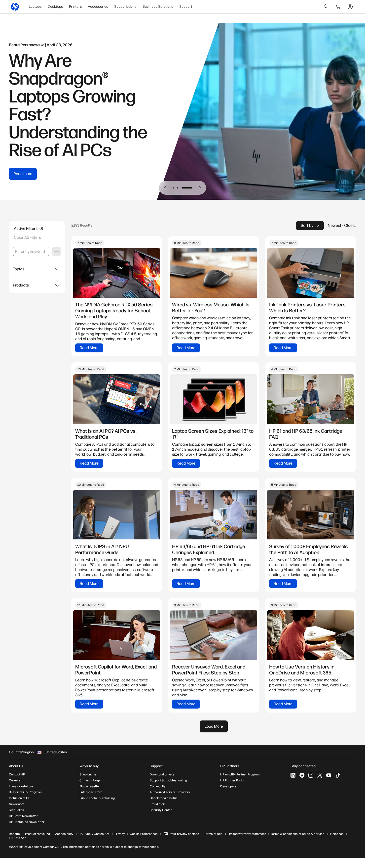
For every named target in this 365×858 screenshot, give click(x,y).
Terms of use (213, 834)
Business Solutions (158, 6)
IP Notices (336, 834)
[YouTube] (328, 775)
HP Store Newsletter (23, 816)
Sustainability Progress (25, 792)
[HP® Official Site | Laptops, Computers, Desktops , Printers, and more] (15, 7)
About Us (16, 766)
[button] (165, 188)
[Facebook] (301, 775)
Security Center (161, 810)
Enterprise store (90, 792)
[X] (319, 775)
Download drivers (162, 774)
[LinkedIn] (293, 775)
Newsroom (16, 804)
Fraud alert (157, 804)
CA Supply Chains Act (93, 834)
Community (157, 786)
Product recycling (37, 834)
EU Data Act (17, 838)
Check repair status (164, 798)
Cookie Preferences (144, 834)
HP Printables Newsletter (26, 822)
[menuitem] (35, 7)
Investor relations (21, 786)
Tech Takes (16, 810)
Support (185, 6)
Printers (75, 6)
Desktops (55, 6)
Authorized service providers (170, 792)
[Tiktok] (337, 775)
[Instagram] (310, 775)
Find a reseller (89, 786)
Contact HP (17, 774)
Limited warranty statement (247, 834)
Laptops (35, 6)
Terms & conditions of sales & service (297, 834)
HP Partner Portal (232, 780)
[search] (326, 7)
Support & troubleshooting (168, 780)
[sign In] (350, 7)
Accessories (98, 6)
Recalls (14, 834)
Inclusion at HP (19, 798)
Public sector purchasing (97, 798)
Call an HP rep (89, 780)
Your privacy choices (184, 834)
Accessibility (64, 834)
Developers (228, 786)
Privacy (119, 834)
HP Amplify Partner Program (239, 774)
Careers (15, 780)
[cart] (338, 7)
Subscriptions (125, 6)
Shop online (87, 774)
